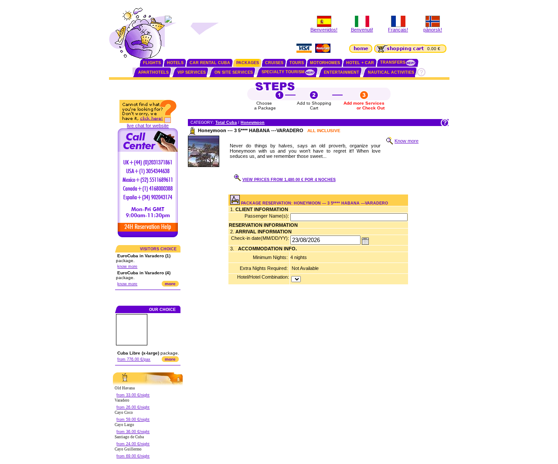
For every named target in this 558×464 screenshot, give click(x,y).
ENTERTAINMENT (341, 72)
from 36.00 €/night (133, 432)
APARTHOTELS (153, 72)
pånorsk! (432, 29)
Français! (398, 29)
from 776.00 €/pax (133, 359)
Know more (406, 140)
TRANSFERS (392, 62)
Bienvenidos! (323, 29)
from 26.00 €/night (133, 407)
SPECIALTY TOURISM (283, 72)
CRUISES (274, 63)
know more (127, 266)
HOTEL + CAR (360, 63)
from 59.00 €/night (133, 419)
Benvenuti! (362, 29)
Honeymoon (253, 122)
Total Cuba (226, 122)
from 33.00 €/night (133, 395)
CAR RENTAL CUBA (210, 63)
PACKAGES (247, 63)
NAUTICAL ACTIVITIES (391, 72)
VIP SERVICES (191, 72)
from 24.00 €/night (133, 444)
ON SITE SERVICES (233, 72)
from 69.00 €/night (133, 456)
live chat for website (148, 125)
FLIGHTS (152, 63)
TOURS (296, 63)
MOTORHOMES (325, 63)
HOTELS (175, 63)
